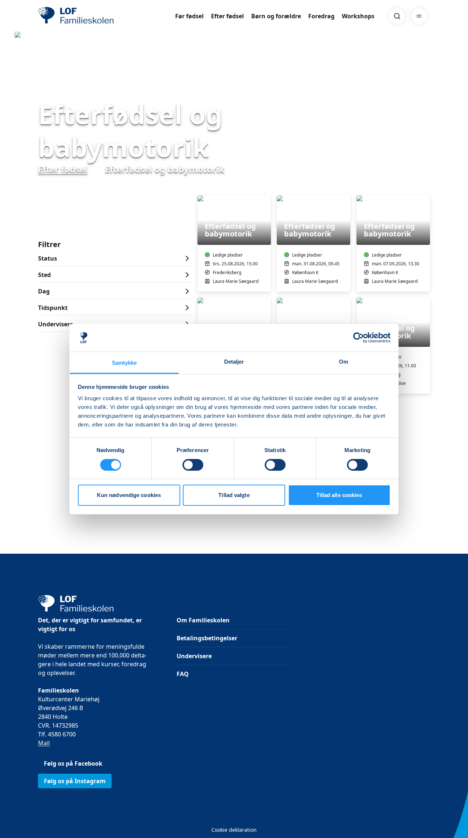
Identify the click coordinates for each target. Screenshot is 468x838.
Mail (44, 743)
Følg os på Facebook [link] (73, 763)
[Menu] (419, 16)
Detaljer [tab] (234, 362)
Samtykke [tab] (124, 363)
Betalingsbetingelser (207, 638)
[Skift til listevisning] (425, 185)
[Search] (397, 16)
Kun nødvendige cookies (129, 495)
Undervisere (194, 656)
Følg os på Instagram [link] (75, 781)
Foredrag (321, 16)
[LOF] (91, 16)
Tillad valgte (233, 495)
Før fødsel (189, 16)
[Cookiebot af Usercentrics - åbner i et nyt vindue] (358, 337)
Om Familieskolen (203, 620)
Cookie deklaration (234, 829)
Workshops (358, 16)
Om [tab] (343, 362)
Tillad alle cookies (339, 495)
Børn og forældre (276, 16)
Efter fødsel (227, 16)
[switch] (192, 465)
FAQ (183, 674)
